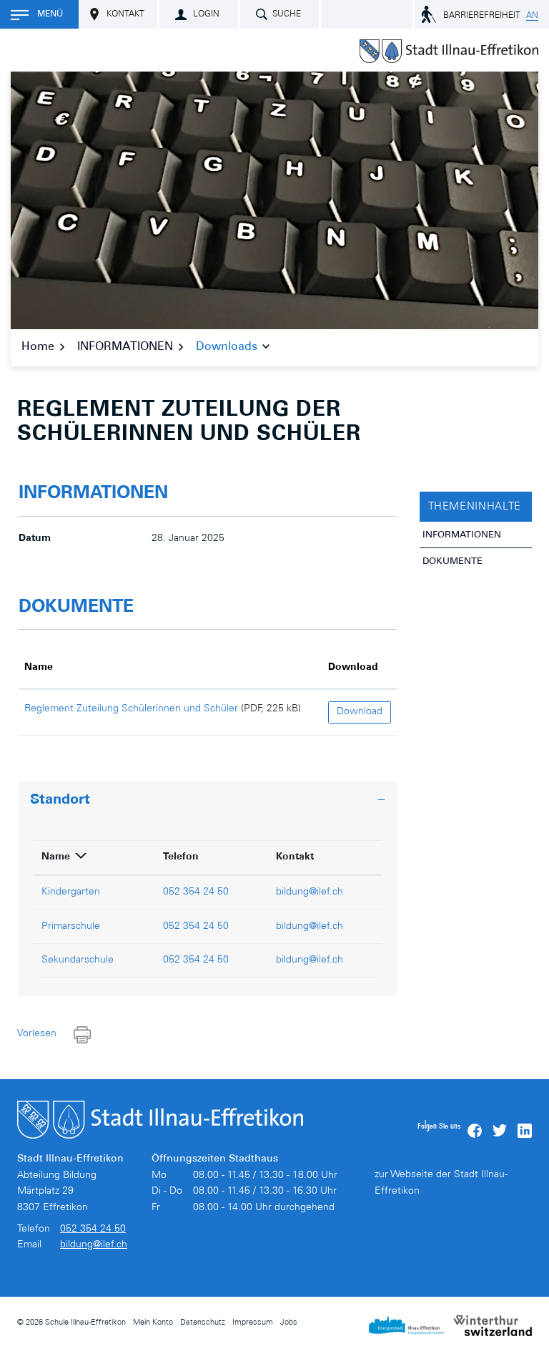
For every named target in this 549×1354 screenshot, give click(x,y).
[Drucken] (82, 1036)
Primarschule (70, 927)
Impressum (252, 1323)
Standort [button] (60, 801)
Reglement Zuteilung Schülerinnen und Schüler (131, 709)
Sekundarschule (77, 960)
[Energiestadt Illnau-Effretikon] (406, 1325)
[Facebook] (475, 1131)
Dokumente (452, 562)
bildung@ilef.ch (309, 892)
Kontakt (295, 857)
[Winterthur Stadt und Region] (492, 1325)
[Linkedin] (525, 1131)
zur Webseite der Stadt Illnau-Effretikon (441, 1183)
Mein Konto (153, 1323)
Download (353, 668)
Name (38, 668)
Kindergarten (70, 892)
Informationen (461, 535)
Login (206, 14)
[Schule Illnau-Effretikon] (449, 51)
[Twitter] (500, 1131)
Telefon (181, 857)
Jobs (288, 1323)
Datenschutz (202, 1323)
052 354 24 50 (196, 892)
